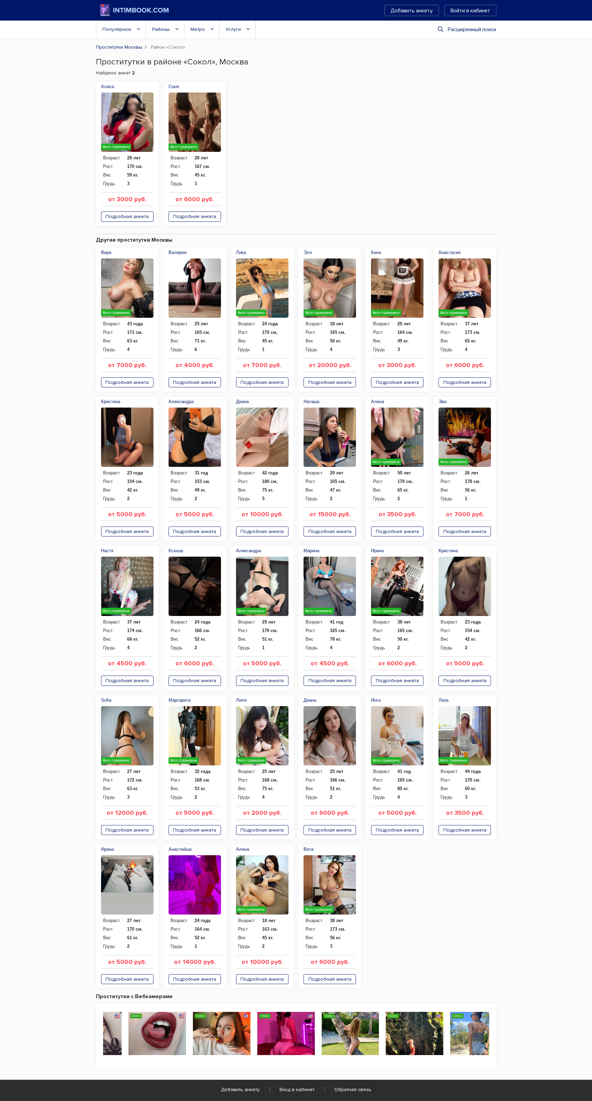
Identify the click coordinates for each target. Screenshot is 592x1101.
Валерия (177, 252)
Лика (241, 252)
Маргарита (179, 700)
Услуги (233, 29)
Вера (106, 252)
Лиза (443, 700)
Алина (242, 849)
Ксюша (176, 550)
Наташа (311, 401)
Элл (308, 252)
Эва (442, 401)
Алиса (107, 86)
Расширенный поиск (472, 29)
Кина (376, 252)
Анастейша (180, 849)
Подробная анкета (127, 216)
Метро (197, 29)
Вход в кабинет (297, 1089)
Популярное (116, 29)
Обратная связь (352, 1089)
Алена (377, 401)
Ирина (377, 550)
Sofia (106, 700)
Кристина (110, 401)
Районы (161, 29)
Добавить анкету (412, 10)
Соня (174, 86)
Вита (308, 849)
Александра (181, 401)
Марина (311, 550)
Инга (376, 700)
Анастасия (449, 252)
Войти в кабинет (470, 10)
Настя (107, 550)
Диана (242, 401)
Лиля (241, 700)
